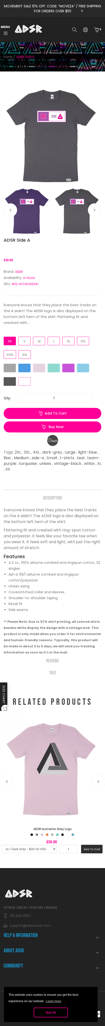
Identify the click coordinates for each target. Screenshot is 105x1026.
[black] (32, 834)
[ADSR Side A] (27, 210)
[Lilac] (42, 834)
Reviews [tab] (52, 661)
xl (68, 341)
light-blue (87, 452)
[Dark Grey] (37, 834)
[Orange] (47, 834)
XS (7, 469)
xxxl (9, 354)
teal (80, 458)
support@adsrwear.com (30, 925)
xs (10, 341)
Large (70, 452)
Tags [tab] (52, 673)
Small (52, 458)
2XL (18, 452)
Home (8, 57)
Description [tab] (52, 498)
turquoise (28, 463)
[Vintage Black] (62, 834)
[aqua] (73, 834)
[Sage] (52, 834)
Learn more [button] (53, 1001)
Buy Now (56, 426)
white (89, 463)
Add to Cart (56, 413)
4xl (24, 354)
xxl (83, 341)
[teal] (57, 834)
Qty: (7, 398)
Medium (21, 458)
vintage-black (67, 463)
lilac (7, 458)
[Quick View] (66, 790)
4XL (36, 452)
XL (99, 463)
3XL (27, 452)
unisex (45, 463)
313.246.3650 (20, 915)
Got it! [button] (51, 1012)
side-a (38, 458)
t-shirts (67, 458)
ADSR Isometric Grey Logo (52, 829)
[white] (67, 834)
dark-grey (52, 452)
